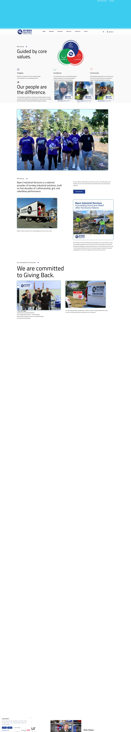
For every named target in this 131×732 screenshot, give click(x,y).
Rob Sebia (89, 730)
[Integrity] (18, 69)
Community (94, 73)
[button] (55, 91)
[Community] (91, 69)
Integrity (20, 73)
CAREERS (111, 0)
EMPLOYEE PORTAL (102, 0)
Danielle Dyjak (81, 310)
